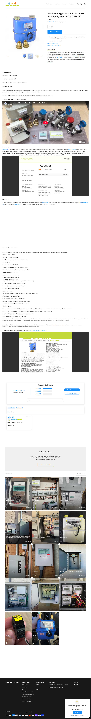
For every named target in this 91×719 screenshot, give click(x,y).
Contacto (71, 4)
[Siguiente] (41, 56)
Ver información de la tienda (55, 41)
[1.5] (30, 56)
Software (57, 4)
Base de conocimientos (58, 325)
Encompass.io (5, 149)
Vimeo (37, 687)
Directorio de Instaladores (27, 691)
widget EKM (45, 202)
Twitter (37, 684)
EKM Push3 (59, 57)
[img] (11, 417)
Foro (23, 689)
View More (50, 63)
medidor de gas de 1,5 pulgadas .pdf (38, 330)
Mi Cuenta (76, 684)
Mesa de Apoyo (25, 684)
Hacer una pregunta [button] (72, 393)
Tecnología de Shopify (27, 711)
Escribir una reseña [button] (72, 389)
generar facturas (72, 149)
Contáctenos (24, 687)
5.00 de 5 (22, 390)
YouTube (37, 689)
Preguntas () (19, 408)
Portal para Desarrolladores (28, 694)
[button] (50, 22)
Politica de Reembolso (26, 701)
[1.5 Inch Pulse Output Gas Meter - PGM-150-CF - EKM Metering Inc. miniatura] (24, 56)
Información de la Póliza (27, 696)
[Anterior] (7, 56)
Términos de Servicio (26, 699)
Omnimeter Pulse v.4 (78, 56)
